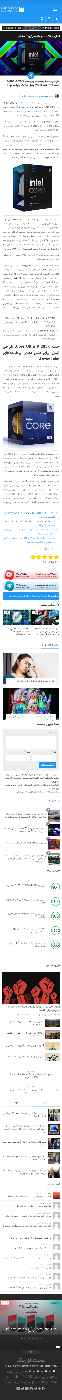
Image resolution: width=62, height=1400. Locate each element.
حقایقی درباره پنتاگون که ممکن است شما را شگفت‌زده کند (27, 1023)
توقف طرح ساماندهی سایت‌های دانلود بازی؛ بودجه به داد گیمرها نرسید (24, 1158)
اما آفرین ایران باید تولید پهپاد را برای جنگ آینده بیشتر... (28, 1287)
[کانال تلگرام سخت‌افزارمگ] (35, 1388)
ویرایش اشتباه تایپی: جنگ (40, 1267)
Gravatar (33, 792)
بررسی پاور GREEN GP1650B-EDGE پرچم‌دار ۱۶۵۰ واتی (25, 844)
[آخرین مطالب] (45, 1103)
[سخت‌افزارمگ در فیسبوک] (26, 1388)
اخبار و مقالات (53, 36)
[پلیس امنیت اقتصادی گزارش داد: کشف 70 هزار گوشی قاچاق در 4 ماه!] (54, 1115)
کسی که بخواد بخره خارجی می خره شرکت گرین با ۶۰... (29, 1248)
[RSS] (44, 1388)
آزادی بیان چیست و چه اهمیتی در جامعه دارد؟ (25, 1056)
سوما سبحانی (44, 96)
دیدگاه (52, 733)
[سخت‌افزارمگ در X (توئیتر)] (22, 1388)
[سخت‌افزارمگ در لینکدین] (18, 1388)
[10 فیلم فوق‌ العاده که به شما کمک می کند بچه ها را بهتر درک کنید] (31, 704)
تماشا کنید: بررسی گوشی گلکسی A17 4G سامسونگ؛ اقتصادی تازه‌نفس (24, 930)
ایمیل (27, 752)
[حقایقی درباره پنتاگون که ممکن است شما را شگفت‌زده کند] (52, 1023)
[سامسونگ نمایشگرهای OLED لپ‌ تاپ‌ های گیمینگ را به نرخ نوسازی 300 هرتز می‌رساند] (54, 830)
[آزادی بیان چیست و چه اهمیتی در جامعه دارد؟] (52, 1057)
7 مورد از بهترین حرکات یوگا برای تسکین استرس (25, 1045)
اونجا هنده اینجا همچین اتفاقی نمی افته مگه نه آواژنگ (29, 1196)
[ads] (31, 28)
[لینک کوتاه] (19, 96)
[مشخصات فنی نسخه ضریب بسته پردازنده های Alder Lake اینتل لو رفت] (17, 617)
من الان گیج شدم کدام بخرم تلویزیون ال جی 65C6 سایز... (27, 1216)
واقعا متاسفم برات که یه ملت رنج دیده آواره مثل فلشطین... (27, 1258)
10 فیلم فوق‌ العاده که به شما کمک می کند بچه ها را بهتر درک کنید (31, 718)
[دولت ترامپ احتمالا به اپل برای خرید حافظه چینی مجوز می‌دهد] (54, 1143)
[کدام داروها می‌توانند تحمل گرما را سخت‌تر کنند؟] (31, 668)
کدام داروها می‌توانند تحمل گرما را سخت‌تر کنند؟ (35, 681)
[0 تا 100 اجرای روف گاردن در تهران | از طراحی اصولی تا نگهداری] (52, 1034)
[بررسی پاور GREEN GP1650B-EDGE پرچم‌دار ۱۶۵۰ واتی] (54, 844)
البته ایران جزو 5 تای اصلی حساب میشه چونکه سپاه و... (29, 1277)
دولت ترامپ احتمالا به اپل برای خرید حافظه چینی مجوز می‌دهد (27, 597)
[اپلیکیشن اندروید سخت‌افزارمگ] (39, 1388)
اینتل (46, 548)
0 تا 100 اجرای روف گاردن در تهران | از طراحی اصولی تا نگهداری (25, 1034)
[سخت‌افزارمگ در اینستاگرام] (31, 1388)
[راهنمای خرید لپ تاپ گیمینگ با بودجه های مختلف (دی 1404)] (31, 1317)
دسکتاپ (22, 36)
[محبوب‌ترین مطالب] (16, 1103)
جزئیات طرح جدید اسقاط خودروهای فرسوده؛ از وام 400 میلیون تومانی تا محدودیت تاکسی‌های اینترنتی (25, 816)
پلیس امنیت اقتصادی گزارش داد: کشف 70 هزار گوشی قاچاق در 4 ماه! (24, 1115)
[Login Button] (41, 18)
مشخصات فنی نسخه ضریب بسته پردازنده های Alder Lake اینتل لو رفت (19, 631)
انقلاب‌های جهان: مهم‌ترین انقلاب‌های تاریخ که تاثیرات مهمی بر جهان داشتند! (33, 1008)
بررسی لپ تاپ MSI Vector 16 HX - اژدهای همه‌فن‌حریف (27, 945)
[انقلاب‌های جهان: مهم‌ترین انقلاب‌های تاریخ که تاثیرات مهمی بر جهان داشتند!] (31, 988)
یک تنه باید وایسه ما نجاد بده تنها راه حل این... (32, 1206)
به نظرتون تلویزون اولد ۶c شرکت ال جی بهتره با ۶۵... (29, 1238)
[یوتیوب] (31, 575)
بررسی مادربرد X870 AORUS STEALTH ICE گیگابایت (26, 916)
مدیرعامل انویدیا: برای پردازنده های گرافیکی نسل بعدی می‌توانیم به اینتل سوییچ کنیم (47, 631)
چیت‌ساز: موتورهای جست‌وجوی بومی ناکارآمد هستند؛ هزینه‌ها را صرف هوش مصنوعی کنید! (24, 1172)
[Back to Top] (31, 1352)
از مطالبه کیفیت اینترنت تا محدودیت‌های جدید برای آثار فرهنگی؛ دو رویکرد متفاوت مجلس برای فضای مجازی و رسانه (25, 858)
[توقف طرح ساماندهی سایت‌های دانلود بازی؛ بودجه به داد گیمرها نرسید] (54, 1158)
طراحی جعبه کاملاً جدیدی (20, 107)
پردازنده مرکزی (36, 36)
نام (54, 752)
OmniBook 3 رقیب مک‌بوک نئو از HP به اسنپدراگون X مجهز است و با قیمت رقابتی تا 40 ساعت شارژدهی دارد (25, 1129)
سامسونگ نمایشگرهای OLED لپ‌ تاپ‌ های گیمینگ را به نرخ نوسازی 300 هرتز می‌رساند (25, 830)
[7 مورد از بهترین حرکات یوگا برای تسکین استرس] (52, 1046)
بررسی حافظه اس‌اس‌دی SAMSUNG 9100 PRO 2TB (25, 901)
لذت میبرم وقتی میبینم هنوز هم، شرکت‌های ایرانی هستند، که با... (26, 1227)
